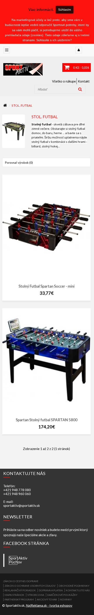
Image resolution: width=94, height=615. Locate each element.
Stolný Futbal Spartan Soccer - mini (47, 286)
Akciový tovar (47, 599)
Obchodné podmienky (74, 585)
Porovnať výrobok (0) (19, 162)
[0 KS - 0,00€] (66, 67)
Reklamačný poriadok (20, 590)
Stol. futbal (22, 105)
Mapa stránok (14, 594)
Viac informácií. (41, 10)
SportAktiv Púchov (13, 560)
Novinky (66, 599)
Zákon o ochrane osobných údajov (30, 585)
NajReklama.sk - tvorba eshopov (49, 605)
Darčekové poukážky (62, 594)
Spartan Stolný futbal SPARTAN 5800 (46, 420)
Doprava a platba (51, 590)
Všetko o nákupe (64, 81)
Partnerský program (19, 599)
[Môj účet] (78, 50)
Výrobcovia (35, 594)
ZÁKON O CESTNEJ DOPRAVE (20, 581)
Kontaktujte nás (78, 590)
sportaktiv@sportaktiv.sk (21, 505)
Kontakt (84, 81)
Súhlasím (64, 9)
